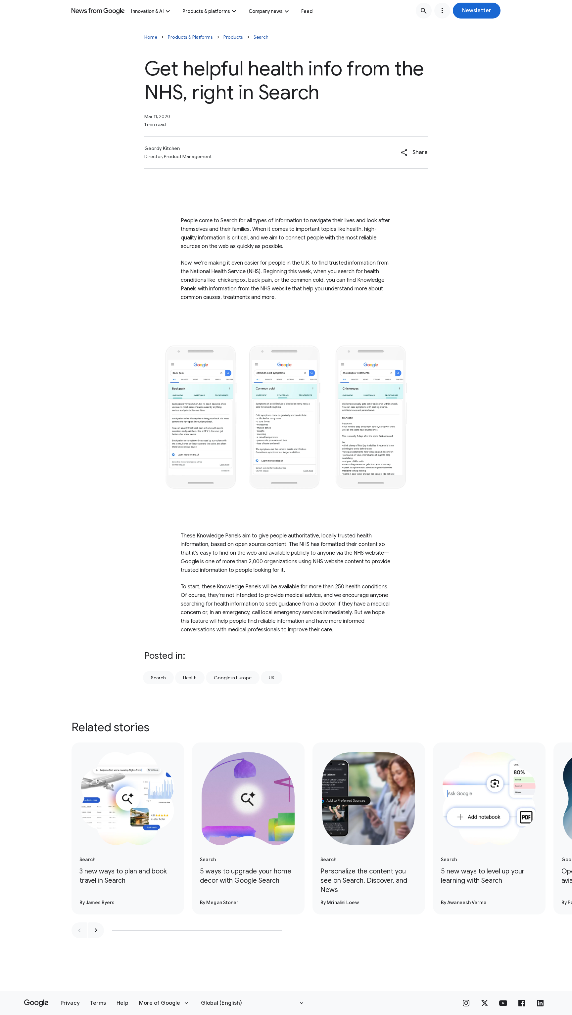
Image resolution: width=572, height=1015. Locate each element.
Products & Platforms (190, 37)
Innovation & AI (147, 11)
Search (261, 37)
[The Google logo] (36, 1003)
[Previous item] (79, 930)
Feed (306, 11)
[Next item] (96, 930)
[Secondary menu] (442, 11)
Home (150, 37)
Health (190, 678)
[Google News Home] (98, 11)
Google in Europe (233, 678)
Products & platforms (206, 11)
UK (271, 678)
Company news (266, 11)
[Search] (424, 11)
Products (233, 37)
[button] (477, 11)
